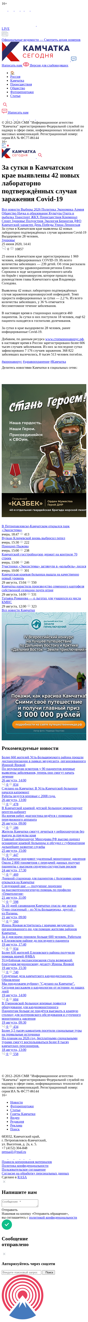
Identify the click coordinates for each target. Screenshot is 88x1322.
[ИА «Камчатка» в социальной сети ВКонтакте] (18, 10)
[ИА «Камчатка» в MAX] (5, 10)
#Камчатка (58, 361)
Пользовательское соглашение (24, 1169)
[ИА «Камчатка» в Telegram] (11, 10)
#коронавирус (12, 361)
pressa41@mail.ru (14, 1152)
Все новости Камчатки (18, 610)
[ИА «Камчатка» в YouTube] (21, 118)
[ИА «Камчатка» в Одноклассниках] (23, 10)
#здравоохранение (36, 361)
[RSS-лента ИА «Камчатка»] (38, 118)
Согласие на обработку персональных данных (35, 1173)
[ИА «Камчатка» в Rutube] (28, 10)
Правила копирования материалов (27, 1162)
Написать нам (17, 112)
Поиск (48, 1272)
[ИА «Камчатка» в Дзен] (33, 10)
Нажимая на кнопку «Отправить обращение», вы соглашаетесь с (39, 1215)
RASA (22, 1177)
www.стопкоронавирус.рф (64, 339)
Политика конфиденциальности (25, 1165)
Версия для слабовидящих (48, 65)
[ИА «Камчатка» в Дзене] (33, 118)
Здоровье (8, 240)
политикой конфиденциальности (53, 1217)
